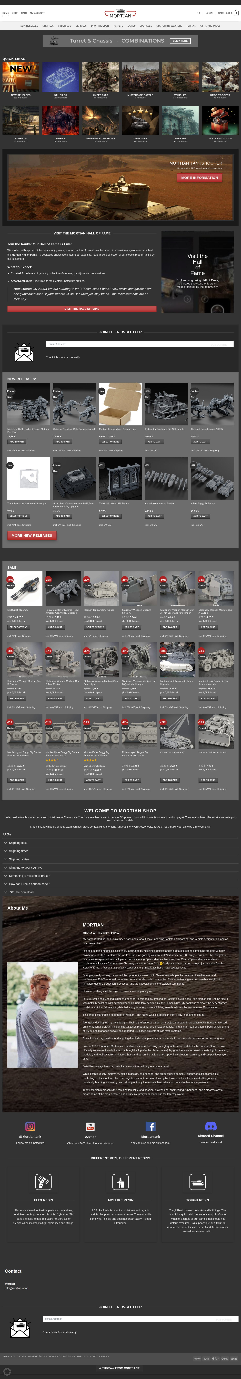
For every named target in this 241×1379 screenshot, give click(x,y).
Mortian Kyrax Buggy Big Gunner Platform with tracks (63, 754)
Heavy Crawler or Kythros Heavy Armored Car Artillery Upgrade (62, 611)
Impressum (8, 1356)
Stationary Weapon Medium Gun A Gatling (215, 611)
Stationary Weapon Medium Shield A (136, 611)
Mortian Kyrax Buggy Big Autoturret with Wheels (96, 754)
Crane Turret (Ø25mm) (172, 752)
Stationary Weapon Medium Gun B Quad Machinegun (139, 682)
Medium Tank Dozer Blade (212, 752)
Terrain (191, 26)
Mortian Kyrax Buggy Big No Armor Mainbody (213, 682)
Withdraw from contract (119, 1368)
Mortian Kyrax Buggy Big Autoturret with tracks (135, 754)
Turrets (118, 26)
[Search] (199, 13)
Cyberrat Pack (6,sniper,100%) (207, 429)
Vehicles (81, 26)
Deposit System (86, 1356)
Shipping (30, 450)
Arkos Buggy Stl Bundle (203, 503)
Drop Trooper (100, 26)
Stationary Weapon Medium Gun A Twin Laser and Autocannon (177, 611)
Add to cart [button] (17, 442)
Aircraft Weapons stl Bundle (159, 503)
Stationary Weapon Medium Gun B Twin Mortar (63, 682)
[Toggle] (5, 843)
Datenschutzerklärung (32, 1356)
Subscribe (219, 344)
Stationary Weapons (169, 26)
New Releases (29, 26)
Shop (15, 13)
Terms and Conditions (62, 1356)
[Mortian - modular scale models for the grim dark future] (120, 13)
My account (37, 13)
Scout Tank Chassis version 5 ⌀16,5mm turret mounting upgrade (73, 505)
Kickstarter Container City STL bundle (164, 429)
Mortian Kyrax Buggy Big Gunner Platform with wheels (24, 754)
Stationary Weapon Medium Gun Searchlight (101, 682)
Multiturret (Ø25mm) (18, 610)
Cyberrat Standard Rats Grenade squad (74, 429)
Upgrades (146, 26)
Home (5, 13)
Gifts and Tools (210, 26)
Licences (103, 1356)
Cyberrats (64, 26)
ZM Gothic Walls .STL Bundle (114, 503)
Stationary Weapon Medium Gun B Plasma (24, 682)
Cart (24, 13)
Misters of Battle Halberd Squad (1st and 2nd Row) (28, 430)
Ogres (132, 26)
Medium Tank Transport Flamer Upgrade (176, 682)
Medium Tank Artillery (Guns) (99, 610)
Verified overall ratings (56, 766)
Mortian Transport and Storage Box (117, 429)
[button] (209, 13)
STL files (48, 26)
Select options (110, 442)
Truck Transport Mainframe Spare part (27, 503)
